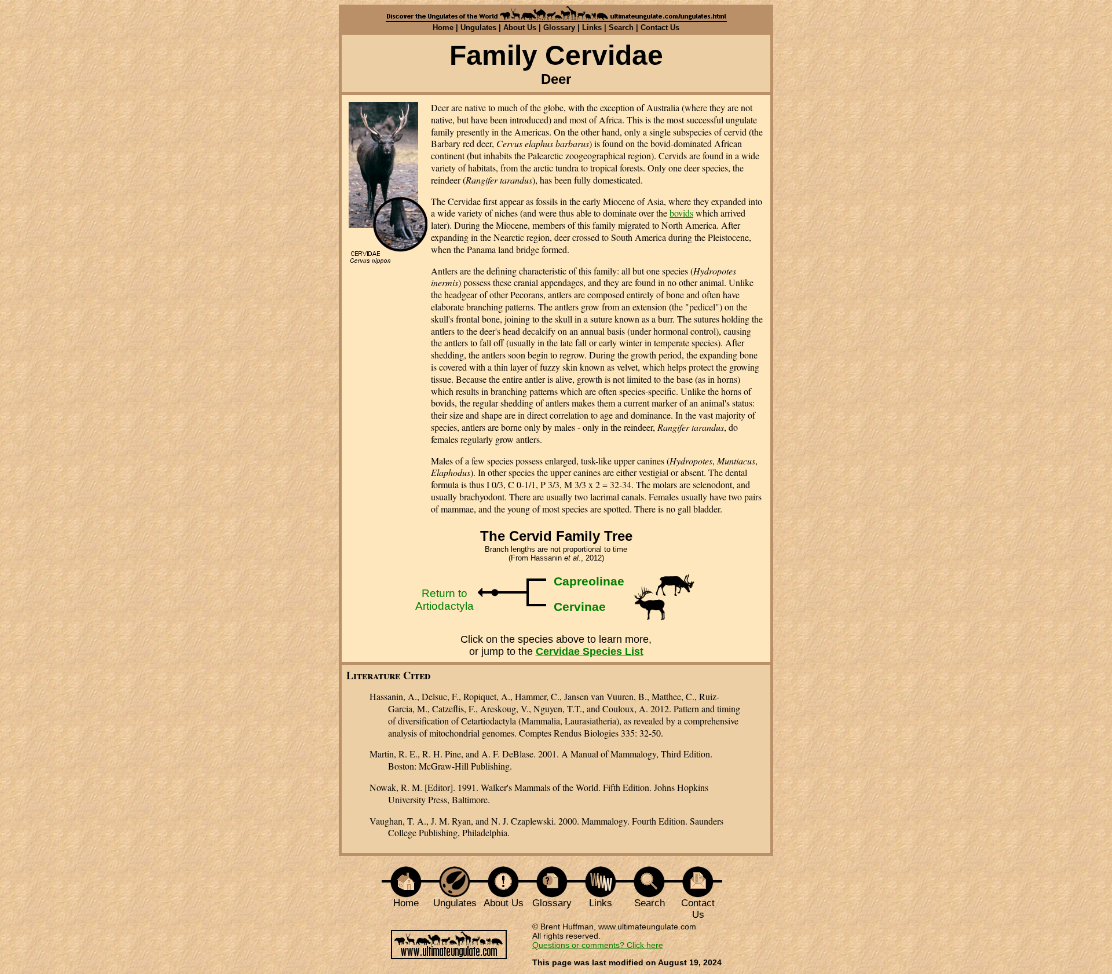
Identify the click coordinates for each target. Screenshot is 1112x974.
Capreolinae (589, 581)
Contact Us (660, 27)
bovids (681, 213)
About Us (519, 27)
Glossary (559, 27)
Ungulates (478, 27)
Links (592, 27)
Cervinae (580, 606)
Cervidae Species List (589, 651)
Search (621, 27)
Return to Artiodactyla (444, 599)
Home (443, 27)
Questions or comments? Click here (597, 945)
